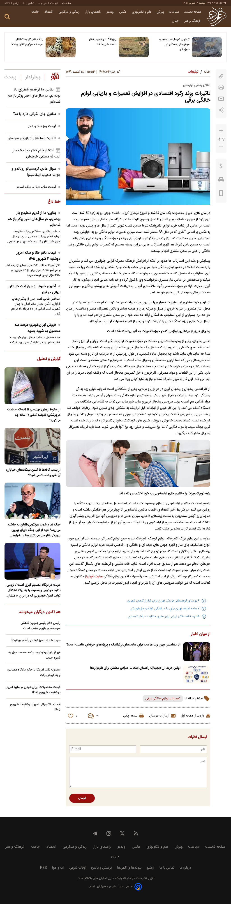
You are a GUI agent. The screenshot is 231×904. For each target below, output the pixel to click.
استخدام (67, 3)
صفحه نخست (192, 12)
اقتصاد (49, 12)
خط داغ (54, 202)
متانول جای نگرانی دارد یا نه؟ (34, 114)
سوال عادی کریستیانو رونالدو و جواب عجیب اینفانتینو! (36, 172)
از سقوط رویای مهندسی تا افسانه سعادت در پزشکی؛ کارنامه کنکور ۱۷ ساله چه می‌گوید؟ (33, 415)
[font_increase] (221, 130)
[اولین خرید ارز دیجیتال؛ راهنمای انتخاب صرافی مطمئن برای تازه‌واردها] (196, 675)
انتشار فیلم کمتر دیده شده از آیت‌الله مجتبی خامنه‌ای (36, 154)
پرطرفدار (32, 77)
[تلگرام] (95, 833)
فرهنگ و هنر (192, 21)
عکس (123, 12)
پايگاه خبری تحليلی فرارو (107, 878)
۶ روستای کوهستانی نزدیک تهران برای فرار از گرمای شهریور (163, 600)
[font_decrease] (221, 146)
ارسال (82, 798)
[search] (7, 17)
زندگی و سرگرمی (70, 12)
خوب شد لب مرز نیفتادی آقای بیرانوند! (35, 640)
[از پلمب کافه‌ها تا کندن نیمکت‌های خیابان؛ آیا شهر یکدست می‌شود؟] (32, 446)
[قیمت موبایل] (221, 194)
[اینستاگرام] (108, 833)
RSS (7, 3)
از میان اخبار (200, 634)
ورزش (160, 12)
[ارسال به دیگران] (221, 99)
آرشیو (16, 3)
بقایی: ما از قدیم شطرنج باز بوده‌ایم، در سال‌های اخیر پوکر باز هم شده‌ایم (34, 96)
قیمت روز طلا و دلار (42, 126)
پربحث (10, 77)
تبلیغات (54, 3)
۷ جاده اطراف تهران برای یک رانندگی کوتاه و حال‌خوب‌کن (164, 608)
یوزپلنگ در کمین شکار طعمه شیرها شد (102, 42)
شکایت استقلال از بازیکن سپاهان (32, 138)
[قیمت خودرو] (221, 180)
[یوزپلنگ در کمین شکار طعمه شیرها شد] (134, 47)
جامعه (35, 12)
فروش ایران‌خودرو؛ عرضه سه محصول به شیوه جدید (37, 328)
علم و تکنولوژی (142, 12)
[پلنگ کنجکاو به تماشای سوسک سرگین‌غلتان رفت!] (61, 47)
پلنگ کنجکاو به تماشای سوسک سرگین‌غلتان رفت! (27, 42)
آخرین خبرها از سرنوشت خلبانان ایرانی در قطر (34, 289)
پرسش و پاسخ (101, 868)
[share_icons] (221, 110)
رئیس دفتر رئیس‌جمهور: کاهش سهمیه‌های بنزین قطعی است (40, 625)
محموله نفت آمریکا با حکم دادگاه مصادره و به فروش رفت (33, 672)
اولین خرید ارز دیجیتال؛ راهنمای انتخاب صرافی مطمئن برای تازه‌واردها (135, 668)
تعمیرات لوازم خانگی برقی (162, 698)
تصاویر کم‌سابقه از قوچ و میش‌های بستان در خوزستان (174, 44)
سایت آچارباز (94, 576)
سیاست (174, 12)
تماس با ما (28, 3)
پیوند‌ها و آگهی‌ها (129, 868)
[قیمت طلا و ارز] (221, 167)
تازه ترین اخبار (55, 76)
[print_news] (221, 87)
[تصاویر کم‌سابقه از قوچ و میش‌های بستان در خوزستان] (207, 47)
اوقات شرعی (77, 868)
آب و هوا (58, 868)
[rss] (136, 833)
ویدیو (110, 12)
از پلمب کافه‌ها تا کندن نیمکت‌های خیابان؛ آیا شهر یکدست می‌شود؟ (33, 472)
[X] (122, 833)
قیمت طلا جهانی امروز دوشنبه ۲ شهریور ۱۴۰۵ (35, 707)
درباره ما (42, 3)
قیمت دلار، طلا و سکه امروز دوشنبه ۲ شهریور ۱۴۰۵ (38, 256)
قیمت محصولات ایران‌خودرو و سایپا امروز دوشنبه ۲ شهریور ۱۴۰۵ (33, 689)
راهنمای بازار (93, 12)
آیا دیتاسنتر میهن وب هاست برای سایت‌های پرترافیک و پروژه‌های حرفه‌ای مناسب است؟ (123, 644)
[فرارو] (216, 16)
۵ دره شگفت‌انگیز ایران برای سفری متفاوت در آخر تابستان (163, 616)
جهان (176, 21)
